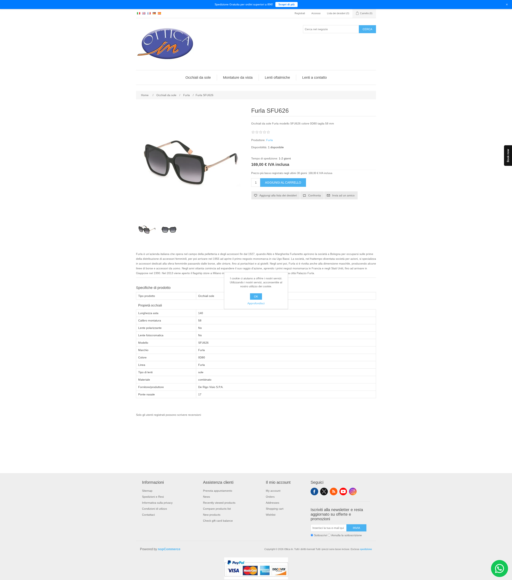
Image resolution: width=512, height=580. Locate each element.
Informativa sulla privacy (157, 502)
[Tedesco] (154, 13)
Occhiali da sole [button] (198, 78)
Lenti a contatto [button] (314, 78)
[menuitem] (198, 78)
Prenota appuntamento (217, 490)
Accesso (316, 13)
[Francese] (149, 13)
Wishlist (270, 514)
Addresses (272, 502)
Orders (270, 496)
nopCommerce (169, 549)
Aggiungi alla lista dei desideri (278, 195)
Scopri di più (286, 4)
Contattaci (148, 514)
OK (256, 296)
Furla (269, 140)
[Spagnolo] (159, 13)
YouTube (343, 491)
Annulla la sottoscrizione (346, 535)
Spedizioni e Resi (153, 496)
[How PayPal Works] (256, 578)
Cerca (367, 29)
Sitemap (147, 490)
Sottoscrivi (320, 535)
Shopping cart (274, 508)
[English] (143, 13)
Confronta (314, 195)
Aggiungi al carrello (283, 182)
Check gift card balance (218, 520)
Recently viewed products (219, 502)
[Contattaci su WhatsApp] (499, 568)
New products (211, 514)
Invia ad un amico (343, 195)
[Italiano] (138, 13)
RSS (333, 491)
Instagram (353, 491)
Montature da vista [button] (238, 78)
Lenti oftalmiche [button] (277, 78)
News (206, 496)
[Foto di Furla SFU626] (147, 230)
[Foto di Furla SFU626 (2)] (169, 230)
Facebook (314, 491)
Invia (356, 527)
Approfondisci (256, 303)
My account (273, 490)
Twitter (324, 491)
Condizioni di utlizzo (154, 508)
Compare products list (217, 508)
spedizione (366, 549)
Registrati (300, 13)
